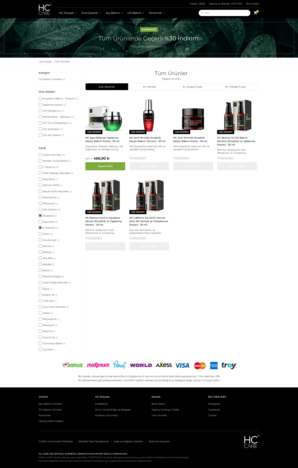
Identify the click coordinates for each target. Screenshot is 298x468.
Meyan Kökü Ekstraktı (57, 191)
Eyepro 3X (50, 294)
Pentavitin (50, 203)
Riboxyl (49, 252)
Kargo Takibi (197, 3)
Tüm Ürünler (159, 415)
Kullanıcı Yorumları (106, 415)
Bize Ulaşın (252, 3)
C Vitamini (51, 167)
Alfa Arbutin (51, 209)
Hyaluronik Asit (54, 154)
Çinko (48, 233)
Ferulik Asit (51, 240)
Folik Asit (50, 300)
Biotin (48, 270)
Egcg (47, 288)
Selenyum (50, 325)
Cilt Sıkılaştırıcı (53, 110)
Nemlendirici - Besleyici (58, 116)
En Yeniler (149, 86)
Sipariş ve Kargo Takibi (165, 409)
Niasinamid (51, 197)
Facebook (214, 409)
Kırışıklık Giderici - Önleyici (60, 98)
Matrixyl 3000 (52, 185)
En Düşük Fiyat (192, 86)
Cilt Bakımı (134, 12)
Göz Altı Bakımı (53, 135)
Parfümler (155, 12)
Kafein (48, 313)
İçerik (42, 148)
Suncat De (50, 337)
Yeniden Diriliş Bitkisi (57, 160)
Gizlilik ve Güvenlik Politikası (56, 441)
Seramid (49, 331)
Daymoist (50, 221)
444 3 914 (225, 3)
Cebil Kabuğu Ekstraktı (58, 173)
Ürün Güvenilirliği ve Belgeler (113, 409)
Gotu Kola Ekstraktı (56, 306)
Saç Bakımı (113, 12)
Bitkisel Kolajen (53, 276)
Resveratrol (51, 319)
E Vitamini (50, 227)
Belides (48, 264)
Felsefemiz (101, 403)
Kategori (44, 72)
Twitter (212, 415)
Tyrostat (49, 349)
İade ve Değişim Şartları (128, 441)
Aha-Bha (49, 258)
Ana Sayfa (45, 61)
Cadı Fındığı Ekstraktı (57, 282)
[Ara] (202, 13)
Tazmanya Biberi (54, 343)
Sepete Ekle (105, 166)
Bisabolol (50, 215)
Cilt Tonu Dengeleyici (57, 122)
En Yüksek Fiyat (235, 86)
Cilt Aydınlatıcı (53, 129)
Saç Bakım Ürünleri (50, 403)
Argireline (50, 179)
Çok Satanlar (107, 86)
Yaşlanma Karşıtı (54, 104)
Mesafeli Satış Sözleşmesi (93, 441)
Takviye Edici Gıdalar (51, 421)
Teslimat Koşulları (159, 441)
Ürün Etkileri (47, 91)
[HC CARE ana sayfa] (48, 9)
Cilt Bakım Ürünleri (52, 79)
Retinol (48, 246)
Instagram (214, 403)
